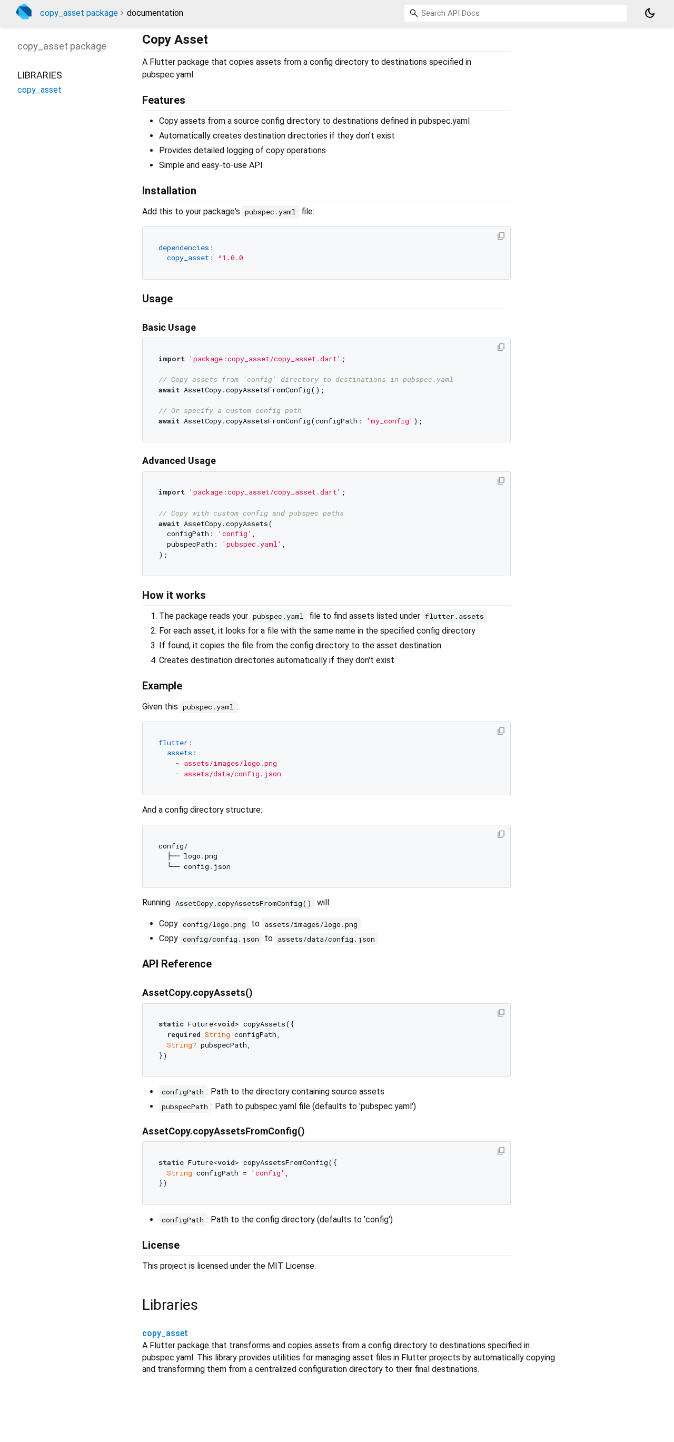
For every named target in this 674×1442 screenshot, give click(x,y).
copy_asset (165, 1333)
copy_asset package (79, 13)
